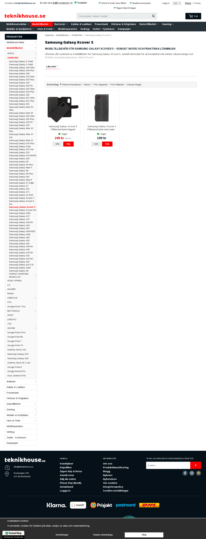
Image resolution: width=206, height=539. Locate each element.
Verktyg (84, 29)
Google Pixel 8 (14, 367)
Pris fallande (117, 84)
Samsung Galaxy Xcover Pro (22, 210)
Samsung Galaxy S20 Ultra (21, 116)
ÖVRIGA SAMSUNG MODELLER (18, 275)
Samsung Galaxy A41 (19, 177)
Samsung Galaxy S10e (20, 146)
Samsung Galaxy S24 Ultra (21, 67)
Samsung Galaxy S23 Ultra (21, 76)
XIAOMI (11, 328)
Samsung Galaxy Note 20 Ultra (21, 108)
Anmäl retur (67, 475)
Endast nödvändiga (103, 535)
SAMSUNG (13, 58)
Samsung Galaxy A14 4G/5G (22, 155)
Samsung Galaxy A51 (19, 189)
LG (8, 285)
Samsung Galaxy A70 (19, 219)
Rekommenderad (71, 84)
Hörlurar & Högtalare (123, 24)
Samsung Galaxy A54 (19, 225)
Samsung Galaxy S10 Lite (21, 149)
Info (57, 144)
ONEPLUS (12, 298)
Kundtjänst (66, 463)
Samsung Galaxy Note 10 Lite (21, 135)
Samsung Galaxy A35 (17, 358)
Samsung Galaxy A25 (19, 262)
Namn (87, 84)
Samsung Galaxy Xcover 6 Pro (21, 202)
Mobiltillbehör (40, 24)
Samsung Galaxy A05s (20, 213)
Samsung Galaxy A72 (19, 216)
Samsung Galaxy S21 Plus (21, 101)
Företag (197, 3)
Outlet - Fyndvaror (104, 29)
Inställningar (62, 535)
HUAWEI (11, 289)
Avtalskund (66, 486)
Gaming (166, 24)
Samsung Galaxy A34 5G (21, 246)
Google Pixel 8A (15, 337)
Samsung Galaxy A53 (19, 228)
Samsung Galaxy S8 (18, 170)
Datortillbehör (147, 24)
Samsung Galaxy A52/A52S (22, 231)
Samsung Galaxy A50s (20, 234)
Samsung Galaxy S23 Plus (21, 79)
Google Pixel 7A (15, 345)
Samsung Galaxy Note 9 (20, 167)
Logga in (166, 3)
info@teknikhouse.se (25, 3)
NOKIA (10, 293)
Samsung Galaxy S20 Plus (21, 119)
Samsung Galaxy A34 (19, 249)
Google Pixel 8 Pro (16, 371)
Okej (144, 535)
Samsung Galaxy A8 (18, 271)
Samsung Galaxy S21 (19, 104)
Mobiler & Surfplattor (19, 29)
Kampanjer (124, 29)
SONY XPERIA (14, 280)
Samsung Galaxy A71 (19, 192)
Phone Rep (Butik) (70, 483)
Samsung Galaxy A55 (19, 237)
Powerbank (101, 24)
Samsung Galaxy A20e (20, 268)
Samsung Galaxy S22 (19, 95)
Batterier (59, 24)
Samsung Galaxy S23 (19, 82)
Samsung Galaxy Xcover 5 (22, 207)
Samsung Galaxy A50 (19, 240)
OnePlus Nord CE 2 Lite (18, 363)
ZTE (9, 324)
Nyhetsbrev (110, 479)
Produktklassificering (116, 467)
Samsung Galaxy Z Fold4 (21, 61)
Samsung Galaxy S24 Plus (21, 70)
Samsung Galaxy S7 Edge (21, 183)
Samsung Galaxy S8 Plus (21, 173)
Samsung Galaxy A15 (17, 354)
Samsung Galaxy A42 (19, 158)
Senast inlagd (134, 84)
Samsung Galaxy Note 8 (20, 180)
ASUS (10, 315)
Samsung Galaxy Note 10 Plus (21, 130)
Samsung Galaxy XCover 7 (21, 198)
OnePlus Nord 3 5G (16, 349)
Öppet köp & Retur (71, 471)
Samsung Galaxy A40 (19, 243)
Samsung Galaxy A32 (19, 255)
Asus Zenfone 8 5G (16, 375)
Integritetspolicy (113, 486)
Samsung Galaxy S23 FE (21, 86)
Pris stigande (100, 84)
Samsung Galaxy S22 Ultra (21, 89)
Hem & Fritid (44, 29)
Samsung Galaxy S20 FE (21, 122)
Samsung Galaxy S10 (19, 152)
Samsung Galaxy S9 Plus (21, 164)
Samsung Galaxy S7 (18, 186)
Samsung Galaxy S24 (19, 73)
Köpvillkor (66, 467)
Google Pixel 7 (14, 341)
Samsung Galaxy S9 (18, 161)
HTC (9, 302)
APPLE (10, 53)
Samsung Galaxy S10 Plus (21, 143)
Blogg (106, 471)
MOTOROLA (13, 311)
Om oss (107, 463)
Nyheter (107, 475)
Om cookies (110, 483)
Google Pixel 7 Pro (16, 306)
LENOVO (11, 319)
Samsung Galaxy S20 (19, 125)
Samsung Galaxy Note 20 (21, 113)
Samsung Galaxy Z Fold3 (21, 64)
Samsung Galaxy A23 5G (21, 259)
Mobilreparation (67, 29)
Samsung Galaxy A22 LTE (21, 264)
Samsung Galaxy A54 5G (21, 222)
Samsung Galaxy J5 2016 (21, 195)
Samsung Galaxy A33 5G (21, 252)
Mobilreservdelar (16, 24)
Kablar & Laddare (81, 24)
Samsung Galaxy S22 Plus (21, 92)
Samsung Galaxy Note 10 (21, 140)
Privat (188, 3)
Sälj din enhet (68, 479)
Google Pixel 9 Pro (16, 332)
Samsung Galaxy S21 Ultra (21, 98)
